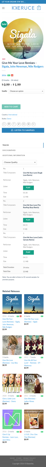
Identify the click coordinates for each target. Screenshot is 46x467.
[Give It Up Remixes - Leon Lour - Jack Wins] (12, 419)
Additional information (13, 155)
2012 (26, 357)
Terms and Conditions (23, 460)
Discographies (8, 150)
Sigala (5, 66)
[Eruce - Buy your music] (23, 8)
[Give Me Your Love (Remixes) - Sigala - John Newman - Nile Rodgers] (12, 304)
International (12, 115)
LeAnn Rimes (29, 401)
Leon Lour (14, 437)
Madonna (27, 366)
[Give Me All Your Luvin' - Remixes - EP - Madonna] (34, 345)
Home (12, 458)
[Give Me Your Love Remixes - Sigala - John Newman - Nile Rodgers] (23, 39)
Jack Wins (6, 440)
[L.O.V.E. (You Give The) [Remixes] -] (34, 419)
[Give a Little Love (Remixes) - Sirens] (12, 383)
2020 (4, 396)
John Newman (18, 66)
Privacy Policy (29, 458)
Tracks (5, 145)
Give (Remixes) (29, 399)
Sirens (13, 401)
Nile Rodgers (36, 66)
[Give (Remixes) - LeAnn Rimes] (34, 383)
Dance (9, 118)
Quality (4, 91)
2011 (26, 396)
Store (18, 458)
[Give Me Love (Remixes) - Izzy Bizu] (12, 345)
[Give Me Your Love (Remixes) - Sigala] (34, 304)
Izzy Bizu (14, 363)
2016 (4, 75)
